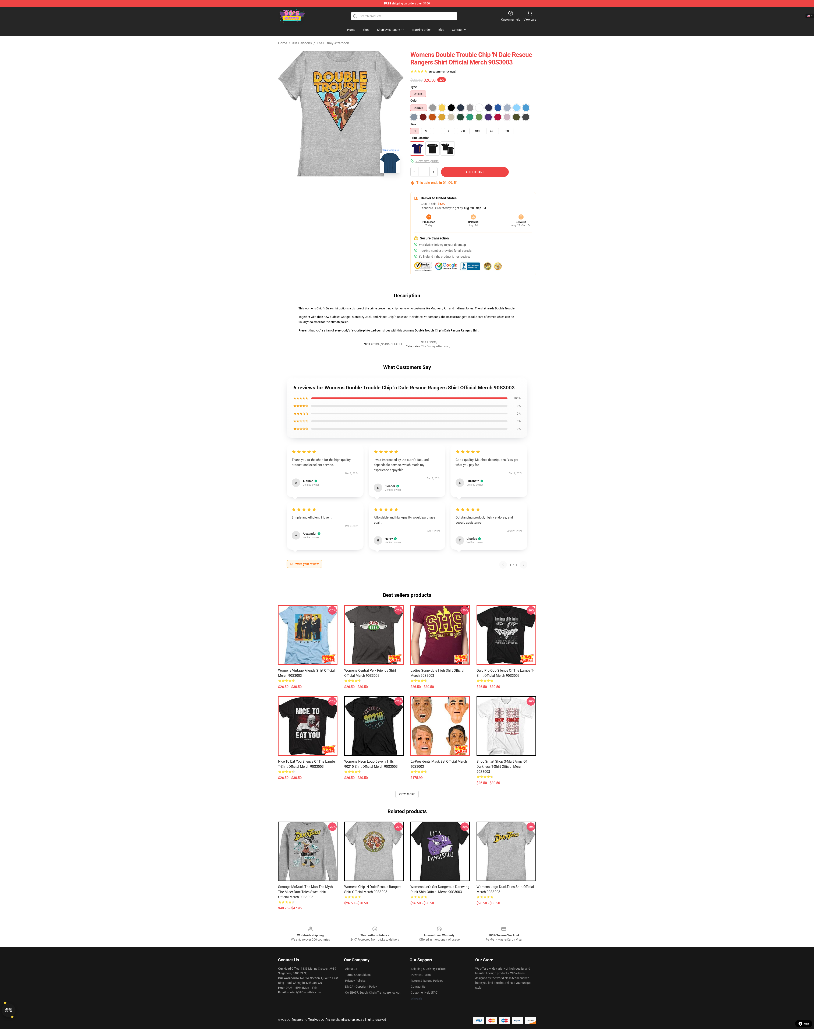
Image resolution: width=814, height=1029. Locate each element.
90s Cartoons (302, 43)
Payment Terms (421, 974)
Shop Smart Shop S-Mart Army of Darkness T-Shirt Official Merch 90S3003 (502, 766)
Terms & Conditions (358, 974)
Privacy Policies (355, 980)
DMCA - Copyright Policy (361, 986)
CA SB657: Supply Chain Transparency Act (372, 992)
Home (282, 43)
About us (351, 968)
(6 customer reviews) (443, 71)
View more (407, 794)
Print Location (419, 138)
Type (413, 87)
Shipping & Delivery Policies (428, 968)
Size (413, 124)
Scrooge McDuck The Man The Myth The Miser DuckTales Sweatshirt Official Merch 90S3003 (305, 892)
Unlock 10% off (8, 1010)
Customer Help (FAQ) (425, 992)
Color (414, 100)
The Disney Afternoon (333, 43)
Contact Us (418, 986)
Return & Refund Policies (427, 980)
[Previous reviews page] (503, 565)
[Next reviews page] (523, 565)
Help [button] (806, 1023)
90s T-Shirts (428, 342)
